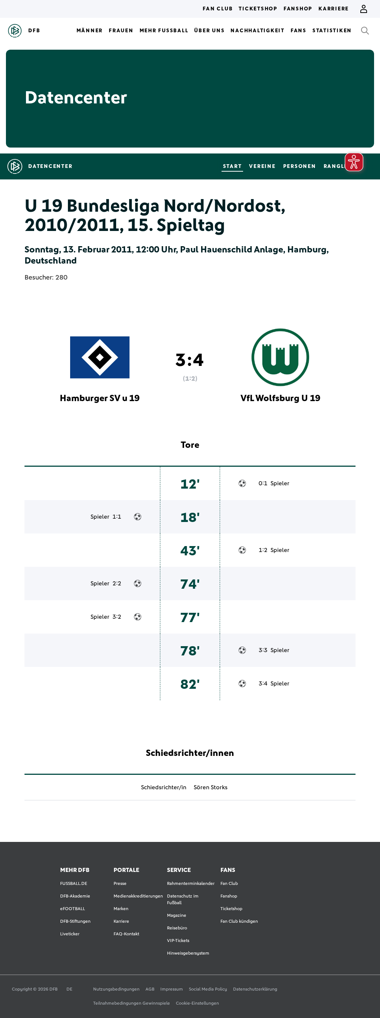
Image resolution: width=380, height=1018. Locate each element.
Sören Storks (210, 787)
